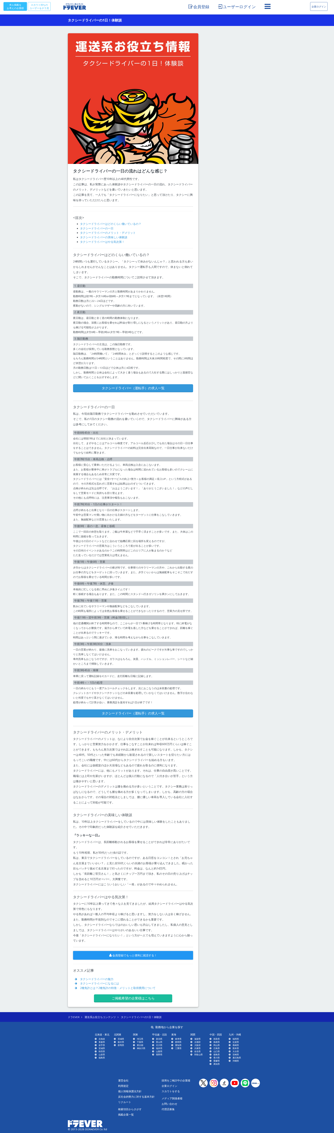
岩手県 (102, 1045)
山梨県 (159, 1051)
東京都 (140, 1045)
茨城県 (121, 1038)
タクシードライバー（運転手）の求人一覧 (133, 388)
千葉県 (140, 1042)
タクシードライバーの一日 (96, 228)
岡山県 (216, 1045)
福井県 (159, 1048)
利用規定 (123, 1086)
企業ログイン (319, 6)
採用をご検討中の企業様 (176, 1080)
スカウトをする (171, 1091)
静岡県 (178, 1042)
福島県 (102, 1057)
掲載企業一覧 (126, 1114)
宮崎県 (236, 1054)
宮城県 (102, 1048)
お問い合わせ (169, 1103)
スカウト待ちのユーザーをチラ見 (39, 6)
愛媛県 (216, 1060)
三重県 (178, 1048)
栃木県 (121, 1042)
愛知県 (178, 1045)
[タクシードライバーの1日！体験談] (133, 98)
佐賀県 (236, 1042)
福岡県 (236, 1038)
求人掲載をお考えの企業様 (15, 6)
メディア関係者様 (172, 1098)
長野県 (159, 1054)
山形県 (102, 1054)
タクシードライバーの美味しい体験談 (103, 237)
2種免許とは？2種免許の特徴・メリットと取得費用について (116, 988)
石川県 (159, 1045)
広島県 (216, 1048)
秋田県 (102, 1051)
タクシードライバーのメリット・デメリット (108, 233)
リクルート (124, 1102)
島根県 (216, 1042)
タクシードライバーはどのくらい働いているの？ (110, 224)
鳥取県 (216, 1038)
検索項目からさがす (130, 1109)
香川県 (216, 1057)
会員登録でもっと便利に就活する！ (134, 955)
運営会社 (123, 1080)
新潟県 (159, 1038)
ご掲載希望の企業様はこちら (133, 998)
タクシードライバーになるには (98, 983)
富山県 (159, 1042)
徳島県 (216, 1054)
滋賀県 (197, 1038)
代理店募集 (168, 1109)
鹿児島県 (237, 1057)
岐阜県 (178, 1038)
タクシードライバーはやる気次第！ (102, 242)
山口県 (216, 1051)
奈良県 (197, 1051)
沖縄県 (236, 1060)
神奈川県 (141, 1048)
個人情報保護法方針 (130, 1091)
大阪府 (197, 1045)
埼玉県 (140, 1038)
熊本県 (236, 1048)
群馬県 (121, 1045)
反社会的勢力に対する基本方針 (136, 1096)
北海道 (102, 1038)
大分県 (236, 1051)
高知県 (216, 1063)
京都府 (197, 1042)
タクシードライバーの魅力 (95, 979)
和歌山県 (198, 1054)
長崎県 (236, 1045)
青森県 (102, 1042)
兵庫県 (197, 1048)
